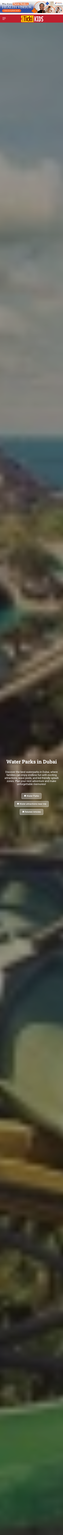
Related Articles (32, 811)
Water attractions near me (32, 804)
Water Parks (32, 796)
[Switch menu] (4, 18)
